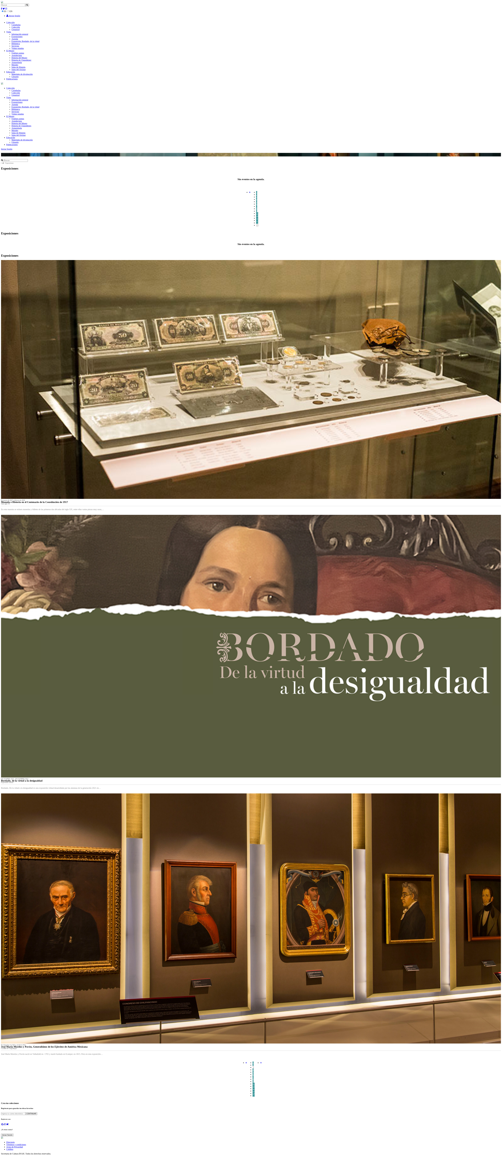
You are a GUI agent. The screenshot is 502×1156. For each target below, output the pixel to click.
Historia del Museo (19, 58)
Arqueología (17, 62)
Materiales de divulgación (22, 74)
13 (257, 220)
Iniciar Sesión (14, 16)
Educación (10, 72)
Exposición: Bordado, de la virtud (25, 41)
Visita (8, 32)
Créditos (9, 1149)
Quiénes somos (18, 53)
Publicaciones (12, 79)
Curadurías (16, 25)
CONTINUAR (31, 1114)
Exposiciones (17, 36)
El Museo (10, 51)
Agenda (15, 39)
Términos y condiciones (16, 1144)
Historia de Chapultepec (21, 60)
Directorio (10, 1142)
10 (257, 213)
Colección (10, 22)
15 (257, 225)
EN (11, 11)
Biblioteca (16, 44)
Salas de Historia (18, 67)
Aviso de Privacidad (14, 1147)
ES (5, 11)
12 (257, 218)
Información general (20, 34)
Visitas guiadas (18, 48)
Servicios (15, 46)
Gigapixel (16, 29)
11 (257, 216)
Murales (15, 65)
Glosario (15, 76)
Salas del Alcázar (19, 69)
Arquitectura (17, 55)
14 (257, 223)
